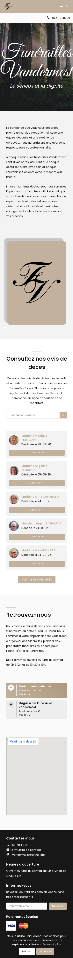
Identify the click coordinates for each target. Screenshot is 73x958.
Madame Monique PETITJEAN (34, 438)
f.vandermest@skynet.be (28, 855)
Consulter (35, 452)
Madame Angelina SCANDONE (34, 468)
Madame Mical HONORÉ (38, 550)
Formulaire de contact (26, 850)
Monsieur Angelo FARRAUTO (41, 523)
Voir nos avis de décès (37, 579)
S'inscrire (58, 906)
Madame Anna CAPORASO (40, 497)
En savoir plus (52, 944)
